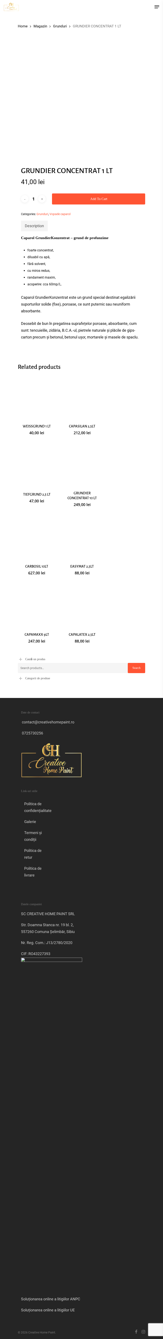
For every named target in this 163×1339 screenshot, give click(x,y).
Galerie (30, 821)
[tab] (34, 226)
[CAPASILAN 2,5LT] (82, 396)
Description (34, 226)
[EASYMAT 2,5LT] (82, 536)
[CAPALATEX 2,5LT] (82, 605)
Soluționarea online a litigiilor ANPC (50, 1299)
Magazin (40, 26)
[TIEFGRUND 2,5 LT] (37, 465)
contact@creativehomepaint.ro (47, 722)
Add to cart (98, 199)
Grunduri (60, 26)
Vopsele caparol (59, 214)
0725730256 (32, 733)
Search (136, 668)
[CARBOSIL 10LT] (37, 536)
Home (23, 26)
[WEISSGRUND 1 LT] (37, 396)
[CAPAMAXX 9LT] (37, 605)
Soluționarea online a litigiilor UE (48, 1310)
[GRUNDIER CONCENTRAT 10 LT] (82, 465)
